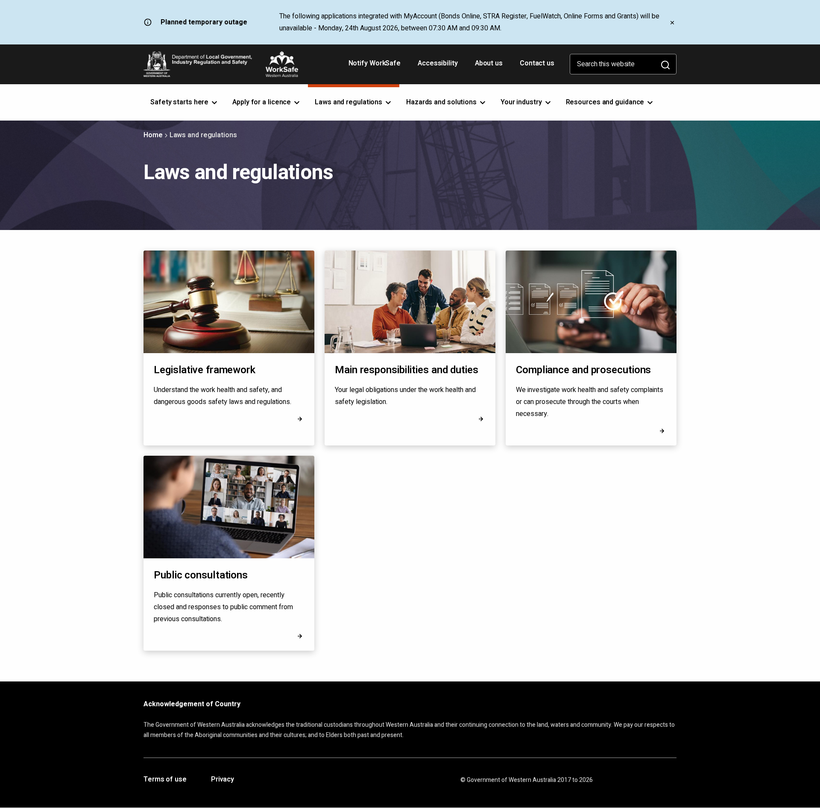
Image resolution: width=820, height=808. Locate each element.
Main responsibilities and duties (406, 370)
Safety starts (180, 102)
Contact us (537, 63)
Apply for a (262, 102)
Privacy (222, 779)
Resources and (606, 102)
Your (522, 102)
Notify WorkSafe (374, 63)
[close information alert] (672, 22)
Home (153, 135)
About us (489, 63)
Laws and (349, 102)
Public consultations (201, 575)
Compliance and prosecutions (583, 370)
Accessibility (439, 66)
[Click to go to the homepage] (221, 64)
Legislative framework (204, 370)
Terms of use (165, 779)
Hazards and (442, 102)
